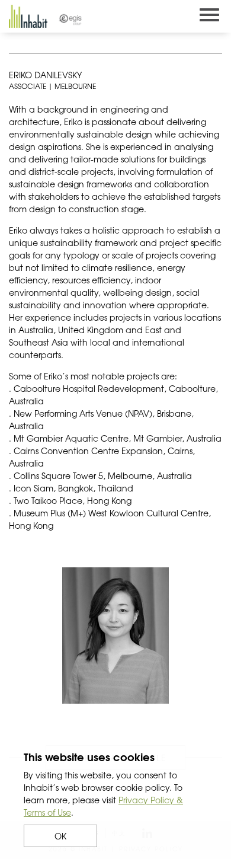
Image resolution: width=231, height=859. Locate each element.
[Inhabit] (28, 16)
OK (60, 836)
